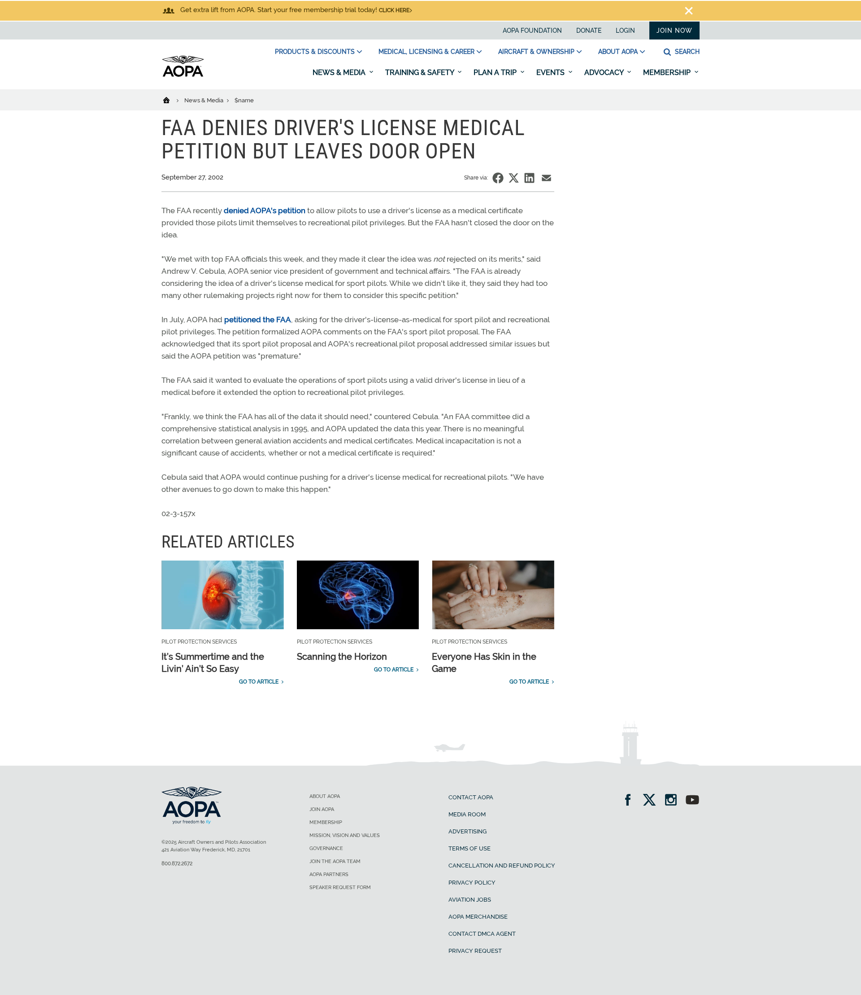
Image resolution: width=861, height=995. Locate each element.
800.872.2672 (176, 863)
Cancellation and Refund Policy (501, 865)
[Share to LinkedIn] (529, 178)
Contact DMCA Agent (482, 933)
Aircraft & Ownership (536, 51)
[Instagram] (674, 801)
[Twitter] (652, 801)
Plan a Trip (496, 72)
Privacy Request (475, 950)
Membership (667, 72)
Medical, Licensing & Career (426, 51)
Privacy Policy (472, 882)
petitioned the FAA (257, 319)
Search (686, 51)
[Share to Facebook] (498, 178)
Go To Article (258, 682)
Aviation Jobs (469, 899)
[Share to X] (513, 178)
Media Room (467, 814)
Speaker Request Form (340, 887)
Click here (394, 10)
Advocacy (604, 72)
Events (551, 72)
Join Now (674, 30)
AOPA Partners (328, 874)
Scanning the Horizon (342, 656)
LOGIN (625, 30)
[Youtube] (692, 801)
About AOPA (618, 51)
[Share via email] (546, 178)
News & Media (340, 72)
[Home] (172, 99)
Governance (326, 848)
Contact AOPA (470, 797)
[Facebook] (631, 801)
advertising (467, 831)
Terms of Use (469, 848)
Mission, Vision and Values (344, 835)
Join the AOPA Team (335, 861)
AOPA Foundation (532, 30)
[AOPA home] (182, 74)
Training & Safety (420, 72)
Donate (588, 30)
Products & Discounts (315, 51)
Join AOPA (321, 809)
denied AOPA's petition (264, 210)
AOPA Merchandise (478, 916)
